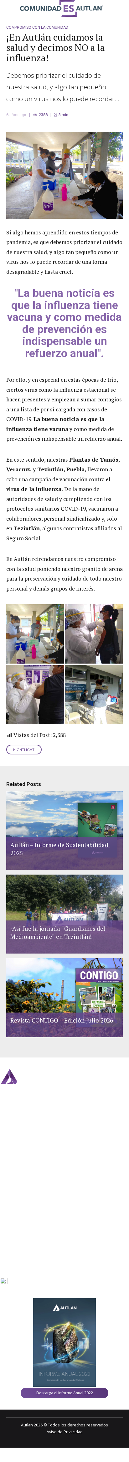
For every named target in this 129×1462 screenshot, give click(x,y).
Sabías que (10, 1173)
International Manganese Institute (37, 1233)
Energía (13, 1133)
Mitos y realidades (17, 1162)
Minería (13, 1119)
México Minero (20, 1226)
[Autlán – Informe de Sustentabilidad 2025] (63, 830)
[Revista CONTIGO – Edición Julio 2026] (63, 997)
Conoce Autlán (13, 1195)
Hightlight (23, 749)
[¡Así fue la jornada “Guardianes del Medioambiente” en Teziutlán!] (63, 914)
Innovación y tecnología (22, 1184)
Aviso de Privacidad (65, 1432)
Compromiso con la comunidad (37, 27)
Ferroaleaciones (21, 1126)
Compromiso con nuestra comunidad (35, 1151)
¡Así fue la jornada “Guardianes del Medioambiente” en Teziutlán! (57, 932)
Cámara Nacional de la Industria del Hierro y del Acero (56, 1247)
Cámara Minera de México (30, 1240)
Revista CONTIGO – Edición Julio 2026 (61, 1020)
